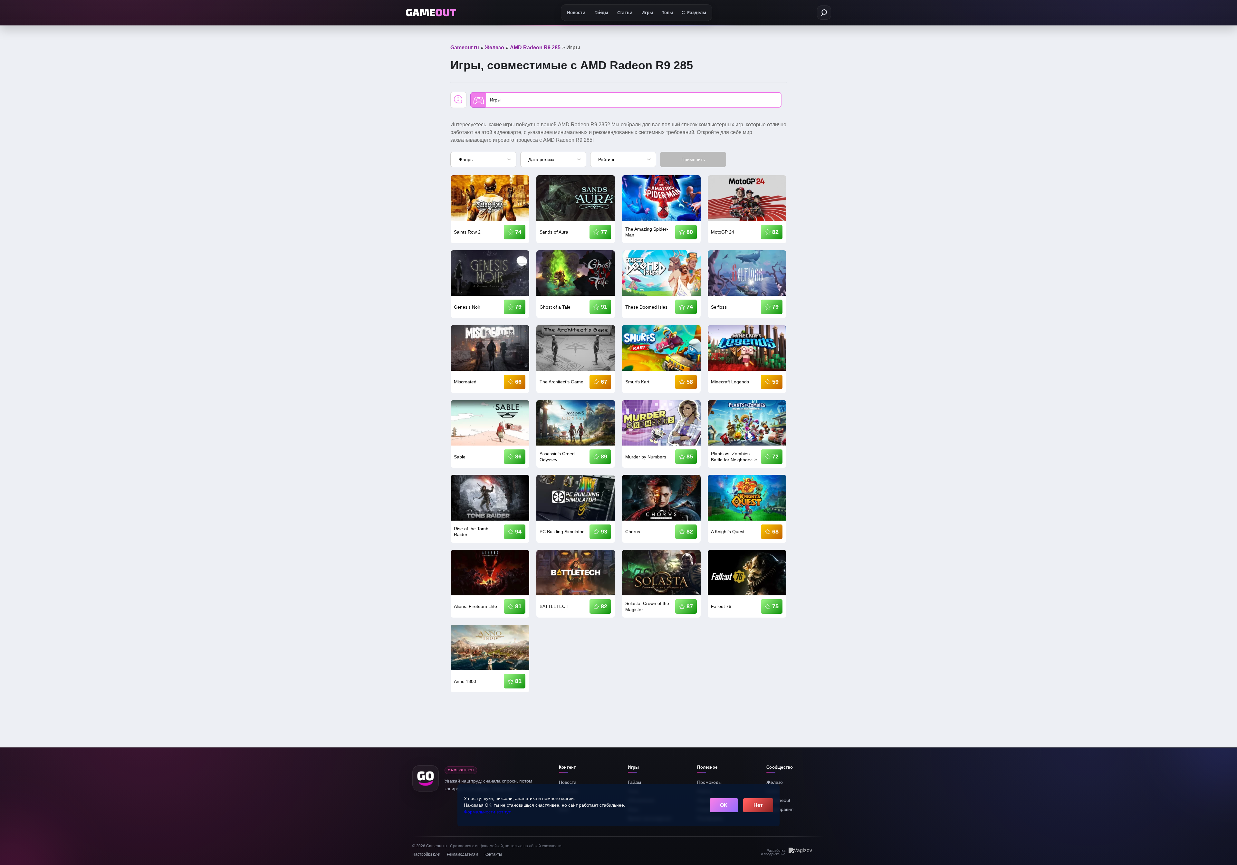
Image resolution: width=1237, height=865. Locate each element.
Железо (774, 782)
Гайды (634, 782)
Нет (758, 805)
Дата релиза (541, 159)
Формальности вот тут (487, 811)
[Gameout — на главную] (431, 12)
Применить (693, 159)
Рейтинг (606, 159)
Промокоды (709, 782)
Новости (567, 782)
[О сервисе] (458, 100)
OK (724, 805)
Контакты (493, 854)
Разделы (696, 12)
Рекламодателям (462, 854)
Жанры (466, 159)
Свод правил (779, 809)
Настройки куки (426, 854)
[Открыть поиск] (824, 12)
